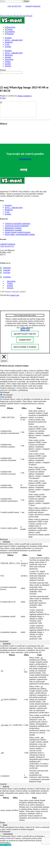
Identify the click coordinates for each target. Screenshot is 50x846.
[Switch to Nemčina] (9, 34)
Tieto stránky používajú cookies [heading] (25, 315)
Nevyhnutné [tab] (4, 392)
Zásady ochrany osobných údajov (18, 232)
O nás (7, 212)
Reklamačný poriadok (13, 230)
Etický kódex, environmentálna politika (20, 234)
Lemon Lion (14, 295)
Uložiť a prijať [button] (5, 845)
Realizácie (9, 210)
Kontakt (8, 214)
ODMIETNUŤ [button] (25, 339)
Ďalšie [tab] (2, 823)
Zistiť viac (25, 330)
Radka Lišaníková (25, 96)
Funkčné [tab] (3, 784)
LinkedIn (6, 270)
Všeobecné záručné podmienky (17, 226)
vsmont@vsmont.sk (32, 6)
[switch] (1, 541)
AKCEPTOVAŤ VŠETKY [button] (25, 334)
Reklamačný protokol (13, 228)
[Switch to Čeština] (8, 29)
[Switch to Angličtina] (10, 32)
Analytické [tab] (4, 641)
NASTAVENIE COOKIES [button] (25, 347)
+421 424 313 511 (25, 159)
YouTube (6, 273)
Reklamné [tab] (4, 539)
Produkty (8, 205)
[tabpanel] (25, 468)
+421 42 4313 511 (14, 6)
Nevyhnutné (7, 395)
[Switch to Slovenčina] (10, 27)
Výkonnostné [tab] (5, 832)
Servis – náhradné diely (14, 208)
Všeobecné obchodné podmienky (17, 223)
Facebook (7, 277)
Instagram (7, 268)
